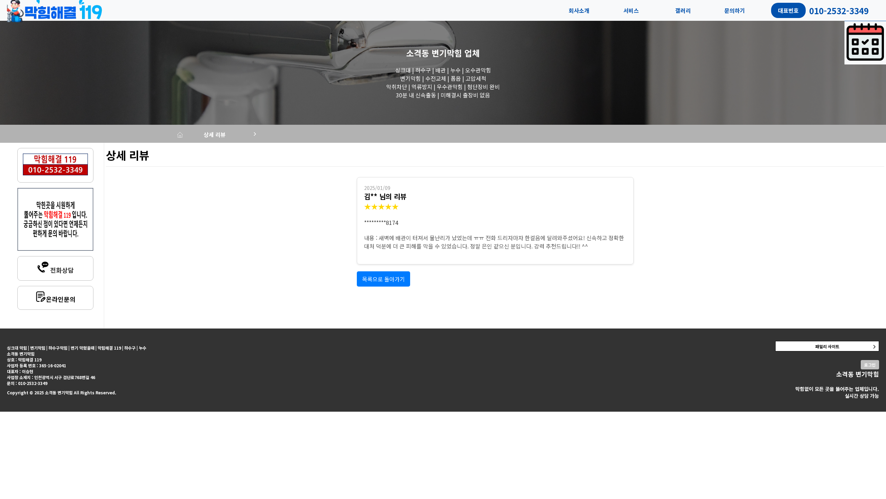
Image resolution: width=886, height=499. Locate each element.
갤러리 (683, 10)
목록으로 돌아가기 (383, 279)
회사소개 (579, 10)
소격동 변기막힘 (434, 53)
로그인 (870, 365)
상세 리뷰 (215, 134)
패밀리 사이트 (827, 346)
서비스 (631, 10)
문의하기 (734, 10)
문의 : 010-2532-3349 (27, 383)
